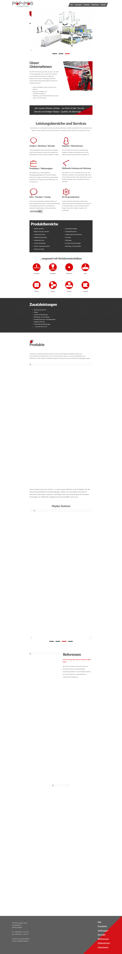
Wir (72, 4)
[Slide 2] (61, 53)
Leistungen (78, 4)
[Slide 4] (70, 641)
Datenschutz (104, 943)
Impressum (103, 947)
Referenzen (95, 4)
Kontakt (103, 4)
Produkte (86, 4)
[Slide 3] (67, 53)
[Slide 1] (54, 53)
